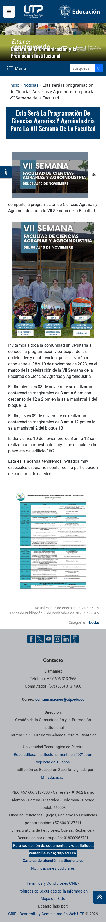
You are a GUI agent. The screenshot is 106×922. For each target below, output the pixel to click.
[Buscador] (99, 68)
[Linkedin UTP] (66, 639)
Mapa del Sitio (53, 898)
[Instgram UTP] (57, 639)
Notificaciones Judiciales (53, 868)
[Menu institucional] (9, 12)
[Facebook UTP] (31, 639)
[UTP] (34, 11)
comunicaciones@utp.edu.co (59, 699)
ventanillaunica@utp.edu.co (52, 853)
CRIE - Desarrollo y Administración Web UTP (46, 914)
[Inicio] (99, 897)
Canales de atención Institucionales (53, 860)
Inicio (14, 85)
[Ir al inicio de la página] (99, 897)
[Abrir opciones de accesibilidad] (6, 172)
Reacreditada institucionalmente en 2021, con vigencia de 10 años (53, 758)
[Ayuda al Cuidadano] (75, 639)
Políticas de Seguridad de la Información (53, 891)
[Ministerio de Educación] (79, 11)
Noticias (30, 85)
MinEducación (53, 777)
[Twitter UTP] (40, 639)
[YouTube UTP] (48, 639)
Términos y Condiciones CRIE (51, 883)
